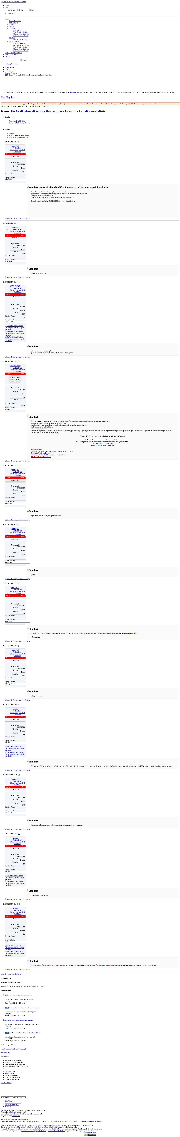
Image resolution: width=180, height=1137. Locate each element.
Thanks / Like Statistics (21, 34)
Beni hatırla (11, 13)
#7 (18, 583)
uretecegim (23, 1049)
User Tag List (8, 97)
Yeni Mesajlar (13, 23)
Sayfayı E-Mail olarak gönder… (19, 123)
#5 (18, 465)
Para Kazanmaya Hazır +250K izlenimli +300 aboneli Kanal (24, 1032)
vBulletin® (12, 1112)
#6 (18, 524)
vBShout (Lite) (21, 1127)
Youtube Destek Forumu (13, 1103)
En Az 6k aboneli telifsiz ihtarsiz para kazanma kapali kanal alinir (58, 111)
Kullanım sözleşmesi (12, 1105)
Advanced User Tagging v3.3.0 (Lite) (33, 1131)
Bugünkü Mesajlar (19, 43)
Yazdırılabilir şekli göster (17, 121)
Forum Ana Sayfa (15, 21)
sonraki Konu (16, 974)
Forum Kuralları (6, 1083)
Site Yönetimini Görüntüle (22, 45)
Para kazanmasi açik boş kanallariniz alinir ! (20, 995)
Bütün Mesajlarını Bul (17, 150)
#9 (18, 705)
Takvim (11, 26)
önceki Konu (6, 974)
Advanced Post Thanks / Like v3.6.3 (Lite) (35, 1129)
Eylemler (12, 38)
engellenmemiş (6, 1049)
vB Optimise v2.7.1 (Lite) (32, 1125)
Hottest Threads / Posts (20, 36)
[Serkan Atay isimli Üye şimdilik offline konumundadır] (15, 381)
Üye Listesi (17, 30)
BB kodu (8, 1072)
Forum (7, 19)
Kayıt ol (7, 5)
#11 (19, 834)
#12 (19, 904)
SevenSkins (16, 1116)
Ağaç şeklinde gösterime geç (18, 137)
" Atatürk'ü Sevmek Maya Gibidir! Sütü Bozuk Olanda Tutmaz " (52, 451)
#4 (18, 361)
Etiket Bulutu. (5, 1052)
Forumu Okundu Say (20, 39)
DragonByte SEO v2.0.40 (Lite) (39, 1121)
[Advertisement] (90, 83)
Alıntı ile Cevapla (24, 218)
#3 (18, 282)
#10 (19, 775)
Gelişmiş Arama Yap (11, 64)
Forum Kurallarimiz (11, 54)
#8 (18, 646)
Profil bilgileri (17, 148)
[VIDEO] (8, 1077)
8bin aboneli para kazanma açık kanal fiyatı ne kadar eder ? (24, 1007)
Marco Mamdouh (23, 1119)
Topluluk (12, 28)
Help (6, 7)
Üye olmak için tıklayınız (101, 421)
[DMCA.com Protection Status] (90, 1135)
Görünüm (7, 129)
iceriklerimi (15, 1049)
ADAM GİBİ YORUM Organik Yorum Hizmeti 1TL (48, 455)
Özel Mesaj (17, 152)
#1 (18, 142)
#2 (18, 223)
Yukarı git (8, 1106)
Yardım (11, 24)
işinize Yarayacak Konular (13, 53)
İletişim (7, 56)
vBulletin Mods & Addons (60, 1121)
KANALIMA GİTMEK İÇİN (103, 443)
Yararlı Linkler (14, 41)
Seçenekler (7, 117)
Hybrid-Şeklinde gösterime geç (19, 135)
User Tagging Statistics (20, 32)
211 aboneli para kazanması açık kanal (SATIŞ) (21, 1020)
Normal (11, 133)
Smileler (7, 1073)
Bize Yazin (8, 1101)
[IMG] (7, 1075)
